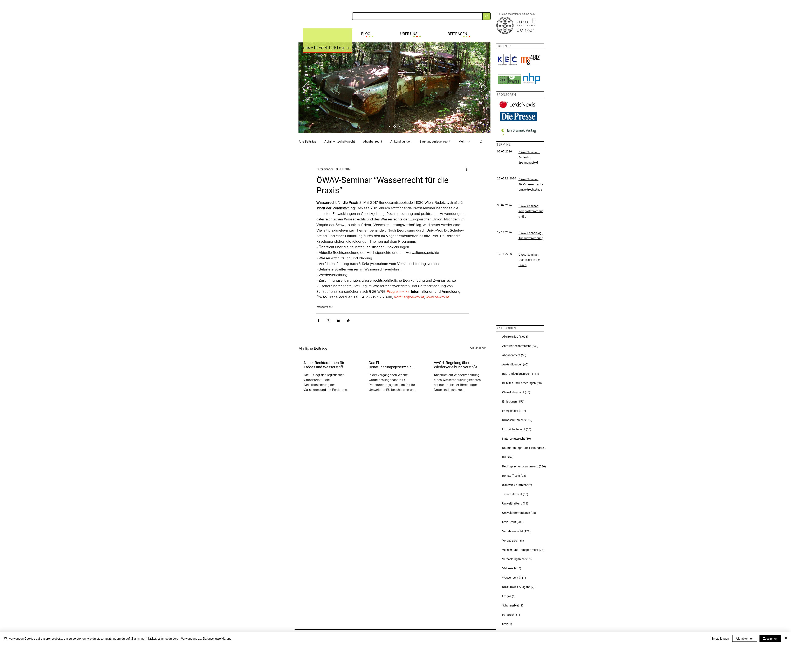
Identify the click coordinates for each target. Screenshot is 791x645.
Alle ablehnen (745, 638)
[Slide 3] (399, 126)
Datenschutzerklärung (217, 638)
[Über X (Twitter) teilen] (328, 320)
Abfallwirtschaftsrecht (339, 141)
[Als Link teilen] (349, 320)
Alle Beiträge (307, 141)
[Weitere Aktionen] (466, 168)
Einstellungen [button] (720, 638)
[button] (481, 141)
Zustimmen (770, 638)
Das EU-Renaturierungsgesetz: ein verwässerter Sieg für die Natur (390, 365)
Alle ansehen (478, 347)
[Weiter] (485, 88)
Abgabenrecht (372, 141)
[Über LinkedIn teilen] (339, 320)
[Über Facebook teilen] (318, 320)
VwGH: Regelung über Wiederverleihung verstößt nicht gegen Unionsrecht (455, 365)
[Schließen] (786, 638)
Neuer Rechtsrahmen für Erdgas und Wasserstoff (324, 365)
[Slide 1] (389, 126)
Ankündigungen (400, 141)
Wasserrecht (324, 306)
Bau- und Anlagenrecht (435, 141)
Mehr (462, 141)
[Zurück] (304, 88)
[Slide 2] (394, 126)
